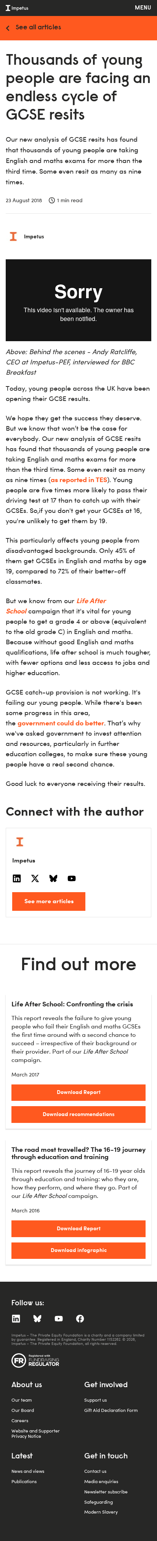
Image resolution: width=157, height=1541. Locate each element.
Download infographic (79, 1250)
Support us (95, 1400)
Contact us (95, 1471)
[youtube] (71, 878)
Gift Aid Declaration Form (111, 1410)
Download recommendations (79, 1114)
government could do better (61, 723)
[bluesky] (53, 878)
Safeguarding (98, 1502)
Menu (143, 8)
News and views (27, 1471)
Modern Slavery (101, 1512)
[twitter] (35, 878)
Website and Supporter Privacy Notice (35, 1433)
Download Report (79, 1092)
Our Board (22, 1410)
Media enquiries (101, 1481)
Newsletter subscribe (106, 1492)
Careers (19, 1420)
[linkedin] (16, 878)
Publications (24, 1481)
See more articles (49, 901)
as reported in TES (79, 479)
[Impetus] (17, 8)
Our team (21, 1400)
